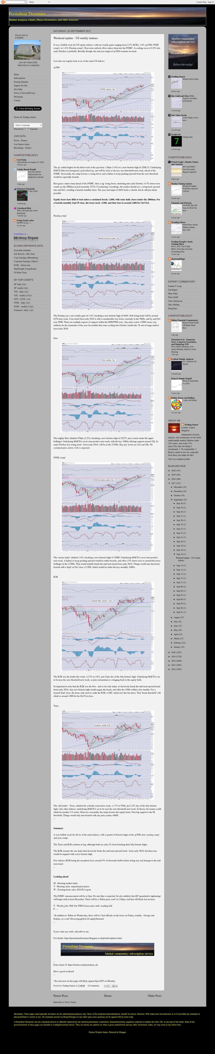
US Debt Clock (20, 272)
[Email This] (105, 986)
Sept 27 (180, 516)
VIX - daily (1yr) (21, 291)
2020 (173, 470)
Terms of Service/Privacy (24, 92)
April (176, 634)
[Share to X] (110, 986)
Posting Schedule (21, 81)
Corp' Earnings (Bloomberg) (26, 257)
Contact (17, 100)
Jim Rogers (173, 289)
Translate (34, 128)
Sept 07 (180, 595)
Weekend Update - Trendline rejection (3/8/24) (190, 189)
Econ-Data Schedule (22, 250)
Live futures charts (22, 144)
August (177, 617)
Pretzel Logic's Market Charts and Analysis (184, 163)
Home (108, 996)
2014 (173, 660)
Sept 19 (180, 545)
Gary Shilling (173, 304)
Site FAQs (18, 89)
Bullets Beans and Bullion (183, 397)
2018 (173, 479)
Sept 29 (180, 507)
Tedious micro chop (190, 79)
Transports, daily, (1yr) (23, 310)
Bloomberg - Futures (22, 147)
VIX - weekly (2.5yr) (23, 295)
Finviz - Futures (20, 140)
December (178, 487)
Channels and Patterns (181, 202)
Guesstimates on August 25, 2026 (30, 162)
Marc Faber (173, 293)
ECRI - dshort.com (22, 265)
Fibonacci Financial (26, 188)
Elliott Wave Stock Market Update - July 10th (190, 227)
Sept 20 (180, 541)
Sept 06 (180, 599)
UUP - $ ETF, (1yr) (22, 299)
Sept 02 (180, 607)
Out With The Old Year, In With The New (190, 208)
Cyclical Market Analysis (182, 359)
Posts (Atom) (70, 1002)
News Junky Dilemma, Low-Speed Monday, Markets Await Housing (183, 349)
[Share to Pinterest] (116, 986)
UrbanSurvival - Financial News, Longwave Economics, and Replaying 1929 (184, 342)
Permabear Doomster (27, 13)
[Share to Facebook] (113, 986)
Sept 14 (180, 569)
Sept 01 (180, 612)
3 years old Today (190, 400)
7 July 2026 (33, 191)
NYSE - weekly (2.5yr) (23, 306)
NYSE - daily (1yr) (22, 302)
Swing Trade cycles (25, 220)
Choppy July (188, 137)
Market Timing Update (181, 183)
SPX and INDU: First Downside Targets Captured (189, 169)
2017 (173, 483)
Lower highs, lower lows (190, 118)
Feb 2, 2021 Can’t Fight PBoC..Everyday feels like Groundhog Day (181, 249)
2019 (173, 474)
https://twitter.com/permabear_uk (83, 964)
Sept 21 (180, 537)
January (177, 647)
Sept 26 (180, 520)
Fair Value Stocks (179, 115)
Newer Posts (60, 996)
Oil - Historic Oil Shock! (189, 362)
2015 (173, 656)
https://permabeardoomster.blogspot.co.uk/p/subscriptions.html (93, 937)
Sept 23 (180, 528)
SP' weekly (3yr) (21, 288)
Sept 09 (180, 586)
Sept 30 (180, 503)
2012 (173, 669)
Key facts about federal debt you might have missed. (36, 174)
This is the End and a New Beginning (27, 211)
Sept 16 (180, 554)
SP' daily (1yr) (20, 284)
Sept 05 (180, 603)
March (177, 638)
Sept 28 (180, 511)
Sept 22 (180, 533)
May (176, 630)
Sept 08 (180, 590)
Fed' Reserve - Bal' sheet (24, 253)
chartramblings (178, 258)
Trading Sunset (178, 76)
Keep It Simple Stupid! (181, 378)
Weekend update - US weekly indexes (76, 38)
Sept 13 (180, 574)
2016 (173, 652)
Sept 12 (180, 578)
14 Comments (93, 985)
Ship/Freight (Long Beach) (25, 268)
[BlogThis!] (108, 986)
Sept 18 (180, 549)
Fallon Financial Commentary (184, 320)
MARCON (176, 134)
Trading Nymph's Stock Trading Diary (182, 242)
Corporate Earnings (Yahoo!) (26, 261)
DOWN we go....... (24, 222)
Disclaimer (18, 96)
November (178, 491)
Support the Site (20, 85)
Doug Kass (172, 308)
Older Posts (155, 996)
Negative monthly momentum (190, 99)
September (178, 499)
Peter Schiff (173, 297)
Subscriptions (19, 78)
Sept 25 (180, 524)
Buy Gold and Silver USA (182, 95)
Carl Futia (21, 159)
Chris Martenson (175, 301)
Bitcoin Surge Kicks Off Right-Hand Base (191, 325)
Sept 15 (180, 565)
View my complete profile (179, 459)
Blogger (122, 1032)
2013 (173, 665)
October (177, 495)
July (176, 621)
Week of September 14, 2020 (190, 382)
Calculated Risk (24, 208)
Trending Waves (178, 222)
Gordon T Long (174, 286)
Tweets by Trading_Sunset (25, 117)
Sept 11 (180, 582)
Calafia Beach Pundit (26, 169)
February (178, 642)
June (176, 625)
